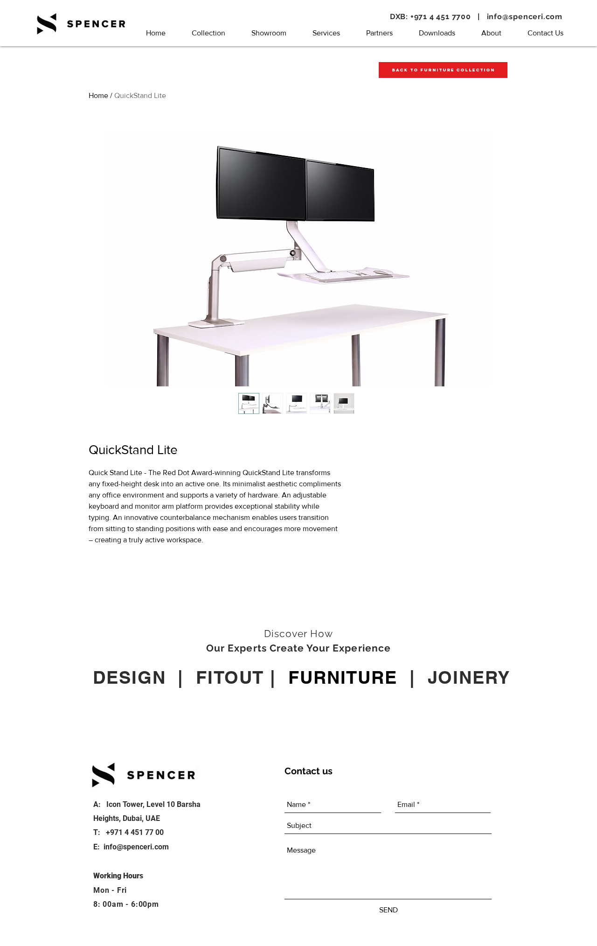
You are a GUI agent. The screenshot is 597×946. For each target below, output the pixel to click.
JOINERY (469, 677)
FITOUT (230, 677)
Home (98, 95)
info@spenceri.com (525, 16)
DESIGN (129, 677)
